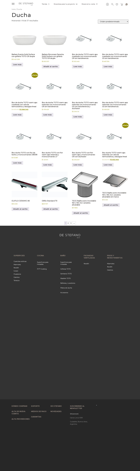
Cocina (40, 256)
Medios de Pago (38, 411)
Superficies (19, 256)
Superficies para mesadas (42, 263)
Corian (16, 271)
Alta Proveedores (21, 419)
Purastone (17, 274)
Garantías (36, 417)
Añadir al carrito (50, 67)
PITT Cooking (42, 269)
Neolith (16, 268)
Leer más (17, 65)
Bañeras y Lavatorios (67, 283)
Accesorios (64, 293)
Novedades (56, 411)
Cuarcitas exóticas (20, 261)
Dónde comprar (19, 406)
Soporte (35, 406)
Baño (62, 256)
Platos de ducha (66, 288)
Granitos (16, 277)
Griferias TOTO (65, 269)
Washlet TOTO (65, 278)
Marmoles (17, 265)
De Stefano (56, 406)
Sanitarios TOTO (66, 274)
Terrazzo (17, 280)
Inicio (14, 9)
